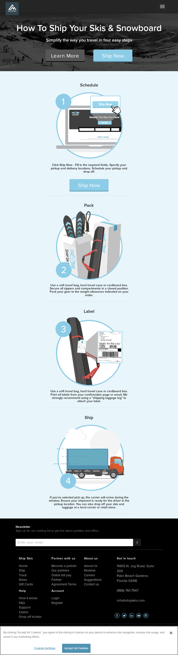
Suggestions (93, 579)
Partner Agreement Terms (63, 582)
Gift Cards (26, 584)
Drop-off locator (30, 616)
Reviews (90, 570)
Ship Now (113, 56)
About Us (90, 565)
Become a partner (64, 565)
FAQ (22, 602)
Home (23, 565)
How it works (28, 598)
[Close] (171, 633)
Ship (22, 570)
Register (57, 602)
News (23, 579)
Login (55, 598)
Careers (89, 575)
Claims (23, 612)
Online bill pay (61, 575)
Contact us (91, 584)
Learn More (65, 56)
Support (24, 607)
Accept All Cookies (76, 648)
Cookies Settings (44, 648)
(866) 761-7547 (127, 590)
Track (23, 575)
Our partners (60, 570)
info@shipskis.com (131, 600)
